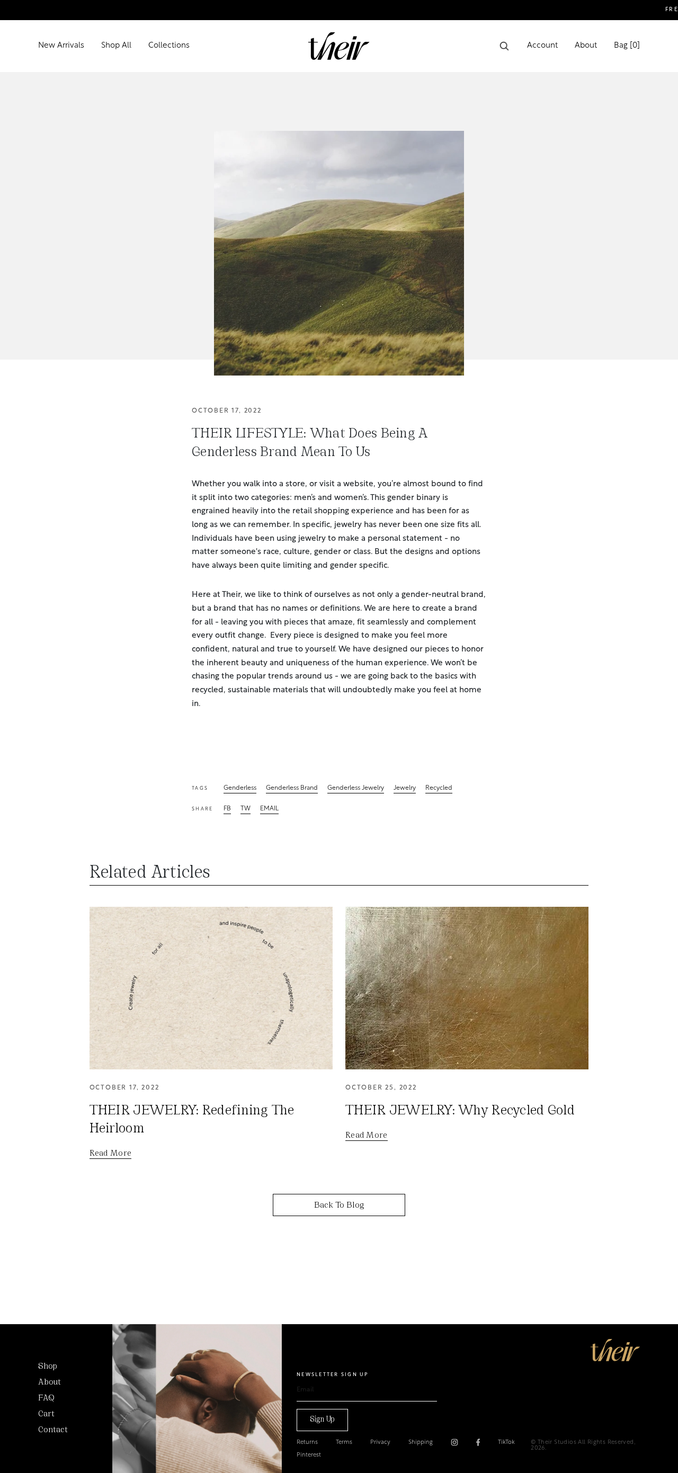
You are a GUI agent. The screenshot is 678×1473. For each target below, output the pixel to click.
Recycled (438, 788)
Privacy (380, 1442)
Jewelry (405, 788)
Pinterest (309, 1455)
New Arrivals (61, 46)
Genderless (240, 788)
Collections (169, 46)
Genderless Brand (292, 788)
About (586, 46)
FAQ (46, 1398)
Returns (307, 1442)
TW (245, 809)
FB (227, 809)
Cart (46, 1414)
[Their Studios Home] (339, 46)
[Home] (615, 1350)
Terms (344, 1442)
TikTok (506, 1442)
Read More (111, 1153)
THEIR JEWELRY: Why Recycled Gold (460, 1111)
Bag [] (627, 46)
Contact (53, 1430)
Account (542, 46)
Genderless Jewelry (355, 788)
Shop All (116, 46)
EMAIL (269, 809)
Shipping (420, 1442)
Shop (47, 1366)
